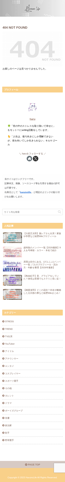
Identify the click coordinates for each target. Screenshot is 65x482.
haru (32, 119)
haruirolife (25, 192)
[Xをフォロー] (35, 158)
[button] (59, 212)
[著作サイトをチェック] (29, 158)
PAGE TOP (33, 464)
